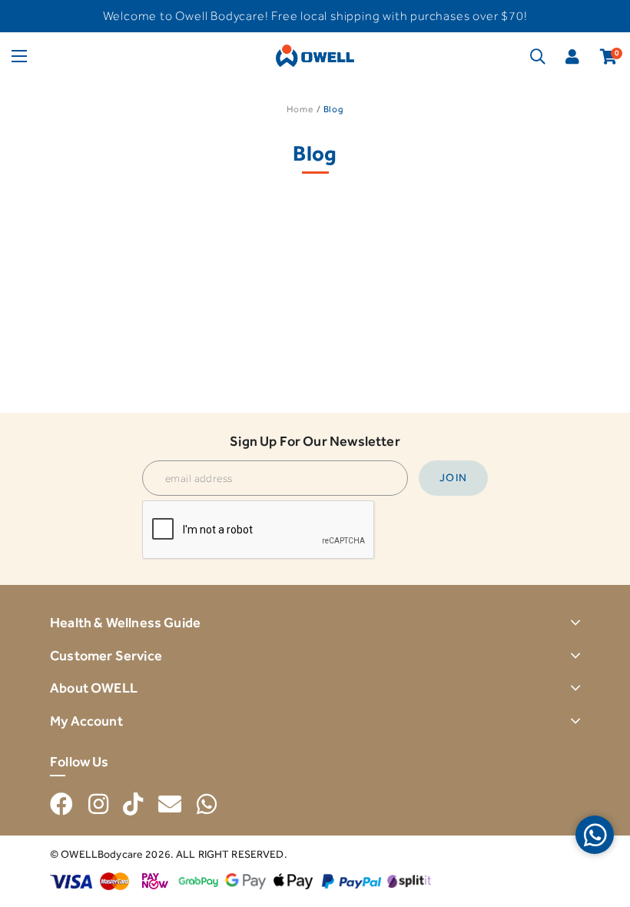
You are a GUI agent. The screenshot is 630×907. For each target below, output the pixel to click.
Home (300, 109)
